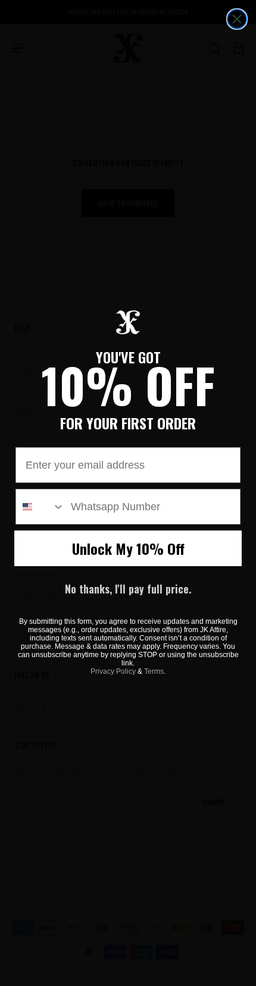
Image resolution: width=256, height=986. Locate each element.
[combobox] (40, 506)
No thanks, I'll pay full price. (128, 588)
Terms (154, 671)
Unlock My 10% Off (128, 548)
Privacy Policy (113, 671)
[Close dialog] (236, 19)
